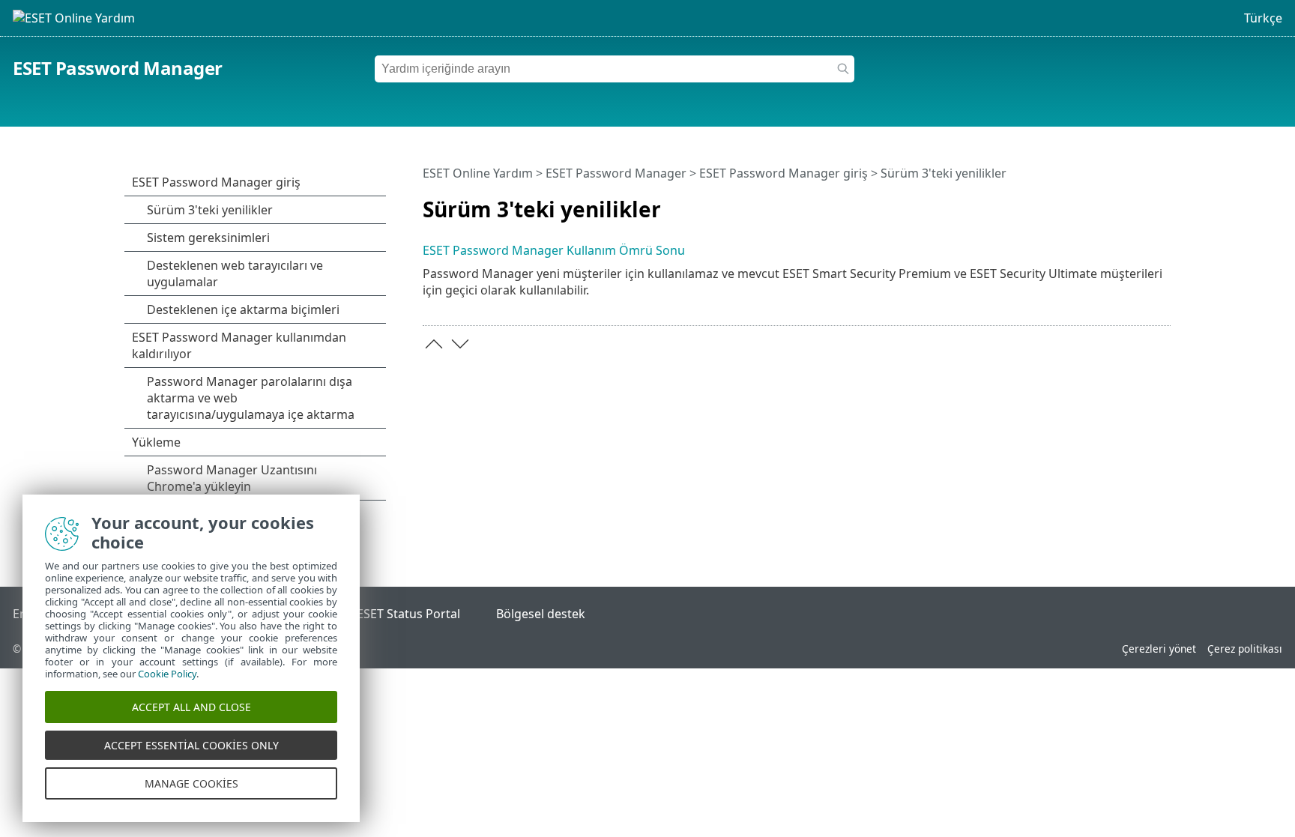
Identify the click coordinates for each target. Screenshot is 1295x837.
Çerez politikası (1244, 648)
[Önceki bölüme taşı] (434, 344)
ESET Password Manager (118, 67)
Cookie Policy (167, 673)
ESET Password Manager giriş (783, 173)
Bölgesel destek (540, 613)
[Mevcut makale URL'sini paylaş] (1140, 203)
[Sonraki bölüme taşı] (460, 344)
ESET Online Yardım (478, 173)
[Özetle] (1162, 203)
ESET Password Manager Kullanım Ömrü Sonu (554, 250)
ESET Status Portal (408, 613)
